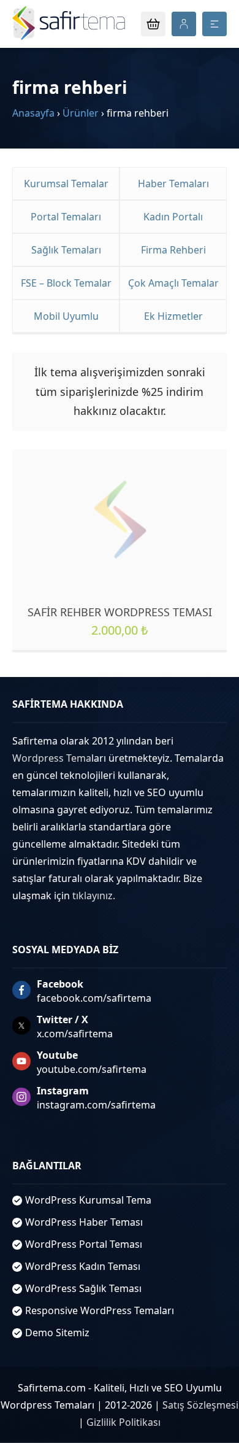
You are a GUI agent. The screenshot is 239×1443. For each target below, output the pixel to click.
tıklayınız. (93, 895)
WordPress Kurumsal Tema (88, 1200)
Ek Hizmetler (173, 316)
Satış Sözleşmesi (200, 1405)
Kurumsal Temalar (66, 183)
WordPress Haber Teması (84, 1222)
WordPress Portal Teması (83, 1244)
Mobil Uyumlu (66, 316)
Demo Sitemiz (57, 1332)
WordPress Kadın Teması (82, 1266)
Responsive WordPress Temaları (99, 1310)
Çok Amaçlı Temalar (173, 283)
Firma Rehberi (173, 250)
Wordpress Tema (51, 758)
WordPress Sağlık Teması (83, 1288)
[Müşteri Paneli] (184, 24)
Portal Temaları (66, 216)
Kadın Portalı (173, 216)
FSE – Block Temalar (66, 283)
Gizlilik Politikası (123, 1422)
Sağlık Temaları (66, 250)
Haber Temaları (173, 183)
